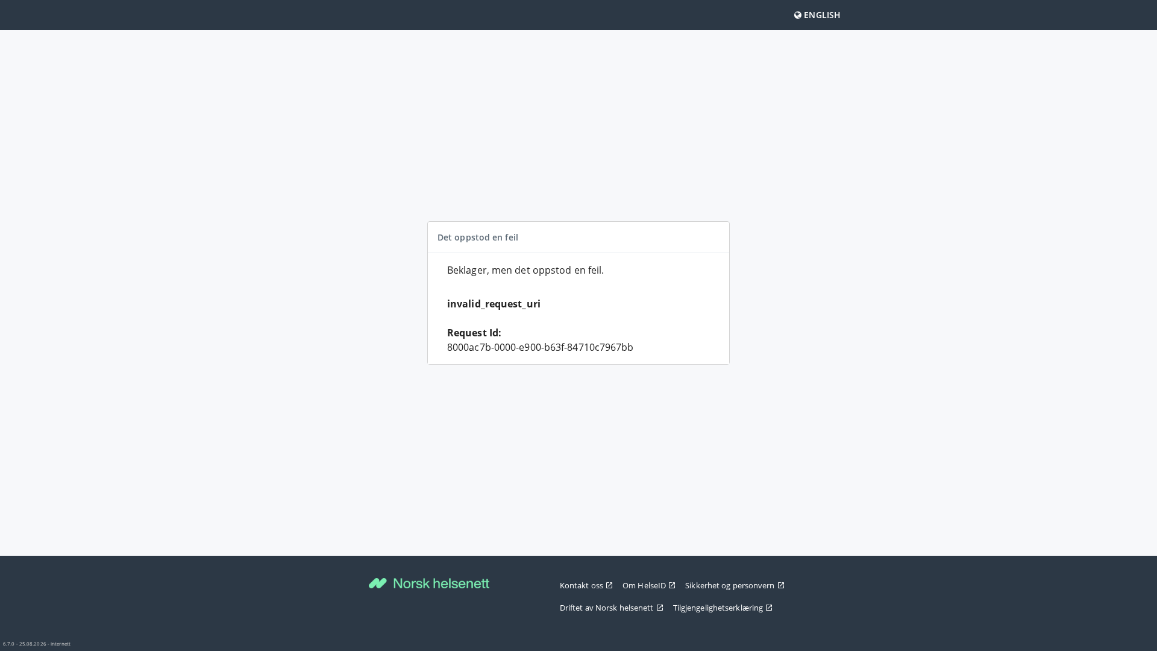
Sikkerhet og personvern (729, 585)
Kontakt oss (581, 585)
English (821, 14)
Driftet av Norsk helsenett (607, 607)
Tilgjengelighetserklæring (718, 607)
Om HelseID (644, 585)
